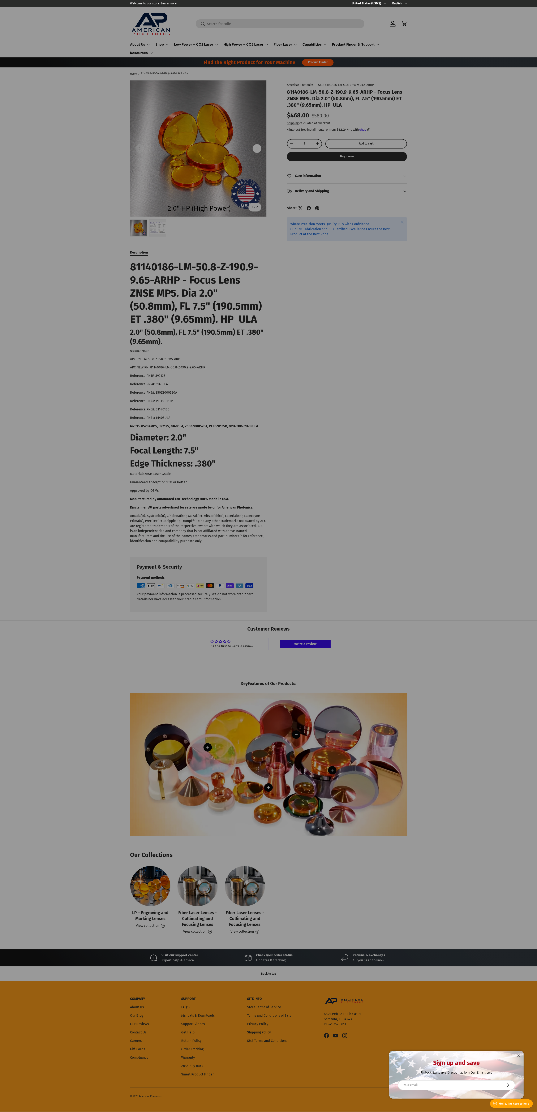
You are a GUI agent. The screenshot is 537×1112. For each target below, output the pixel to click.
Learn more (169, 3)
